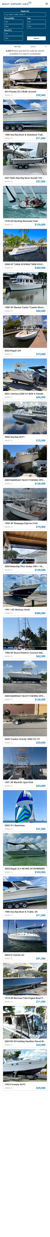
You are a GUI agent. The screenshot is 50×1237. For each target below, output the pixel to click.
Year (29, 18)
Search (36, 38)
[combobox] (33, 46)
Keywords (25, 11)
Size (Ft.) (8, 30)
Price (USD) (9, 18)
